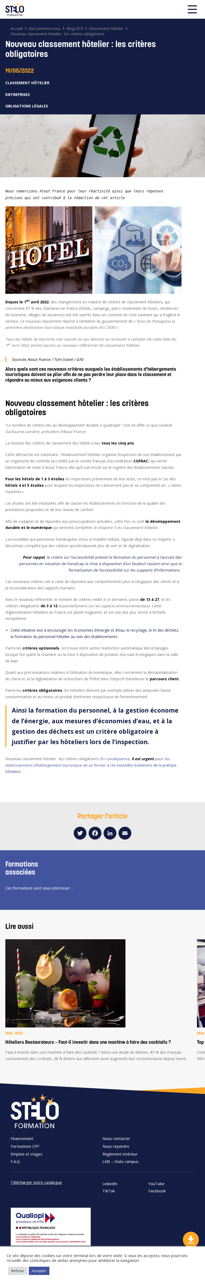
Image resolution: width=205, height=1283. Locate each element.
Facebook (157, 1191)
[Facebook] (95, 833)
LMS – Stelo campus (120, 1161)
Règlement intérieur (120, 1154)
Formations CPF (25, 1146)
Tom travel (63, 359)
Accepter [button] (39, 1270)
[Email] (124, 833)
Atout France (38, 359)
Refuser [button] (17, 1270)
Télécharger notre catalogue (36, 1182)
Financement (22, 1138)
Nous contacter (116, 1138)
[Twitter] (80, 833)
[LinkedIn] (109, 833)
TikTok (108, 1191)
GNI (79, 359)
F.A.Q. (16, 1161)
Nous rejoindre (115, 1146)
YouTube (156, 1183)
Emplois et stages (26, 1154)
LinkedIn (109, 1183)
